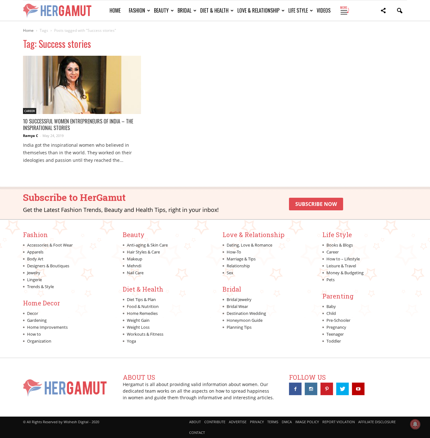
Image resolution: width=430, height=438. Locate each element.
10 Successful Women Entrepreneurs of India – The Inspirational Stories (78, 124)
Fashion (137, 10)
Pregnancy (336, 327)
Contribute (214, 421)
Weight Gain (138, 320)
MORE (344, 10)
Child (331, 313)
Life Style (298, 10)
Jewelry (33, 273)
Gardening (37, 320)
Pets (330, 279)
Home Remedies (142, 313)
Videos (324, 10)
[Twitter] (342, 389)
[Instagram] (311, 389)
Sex (230, 273)
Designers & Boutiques (48, 266)
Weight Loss (138, 327)
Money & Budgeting (345, 273)
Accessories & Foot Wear (50, 245)
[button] (383, 11)
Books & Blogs (339, 245)
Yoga (131, 341)
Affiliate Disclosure (377, 421)
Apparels (35, 252)
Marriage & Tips (241, 259)
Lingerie (34, 279)
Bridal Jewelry (239, 299)
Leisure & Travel (341, 266)
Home (115, 10)
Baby (331, 306)
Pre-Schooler (338, 320)
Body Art (35, 259)
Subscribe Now (316, 204)
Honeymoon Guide (245, 320)
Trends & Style (40, 286)
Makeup (134, 259)
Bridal (184, 10)
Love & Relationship (258, 10)
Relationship (238, 266)
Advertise (237, 421)
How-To (234, 252)
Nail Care (135, 273)
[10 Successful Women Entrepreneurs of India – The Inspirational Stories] (82, 85)
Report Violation (338, 421)
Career (29, 111)
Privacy (257, 421)
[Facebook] (295, 389)
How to (34, 334)
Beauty (161, 10)
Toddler (333, 341)
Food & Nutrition (143, 306)
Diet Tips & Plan (141, 299)
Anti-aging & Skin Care (147, 245)
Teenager (335, 334)
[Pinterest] (326, 389)
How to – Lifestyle (343, 259)
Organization (39, 341)
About (195, 421)
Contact (197, 432)
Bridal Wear (237, 306)
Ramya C (30, 135)
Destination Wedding (246, 313)
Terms (272, 421)
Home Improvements (47, 327)
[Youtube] (358, 389)
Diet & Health (214, 10)
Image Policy (307, 421)
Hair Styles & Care (143, 252)
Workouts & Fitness (145, 334)
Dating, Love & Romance (249, 245)
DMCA (287, 421)
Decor (32, 313)
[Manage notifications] (415, 424)
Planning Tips (239, 327)
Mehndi (134, 266)
